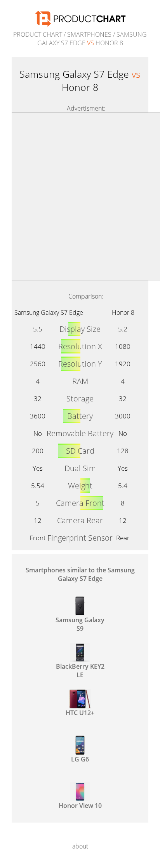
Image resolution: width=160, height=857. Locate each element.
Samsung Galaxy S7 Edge (48, 312)
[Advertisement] (80, 196)
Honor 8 (123, 312)
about (80, 846)
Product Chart (37, 34)
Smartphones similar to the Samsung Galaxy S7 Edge (80, 574)
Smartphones (89, 34)
